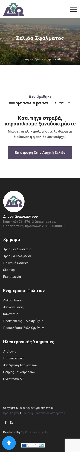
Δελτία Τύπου (13, 300)
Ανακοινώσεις (13, 307)
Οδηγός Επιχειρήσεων (19, 372)
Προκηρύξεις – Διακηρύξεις (23, 321)
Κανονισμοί (11, 314)
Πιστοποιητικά (14, 358)
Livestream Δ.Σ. (14, 379)
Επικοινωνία (12, 277)
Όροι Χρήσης (11, 413)
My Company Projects (34, 432)
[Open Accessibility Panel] (9, 443)
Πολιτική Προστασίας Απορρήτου (43, 413)
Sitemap (9, 270)
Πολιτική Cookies (16, 263)
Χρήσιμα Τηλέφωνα (17, 256)
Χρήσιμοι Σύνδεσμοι (17, 249)
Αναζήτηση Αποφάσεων (20, 365)
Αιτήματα (9, 351)
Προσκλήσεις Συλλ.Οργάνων (23, 328)
